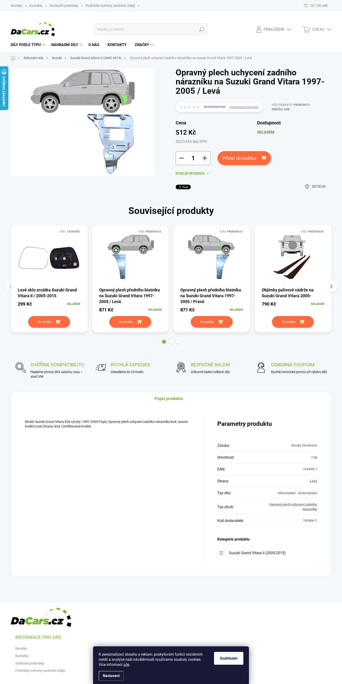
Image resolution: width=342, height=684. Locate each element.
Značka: (281, 109)
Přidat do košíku (239, 158)
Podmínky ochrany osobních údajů (110, 5)
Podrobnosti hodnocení (244, 107)
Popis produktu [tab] (168, 398)
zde (126, 664)
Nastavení (111, 676)
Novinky (16, 5)
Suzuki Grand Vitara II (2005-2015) (257, 553)
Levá (313, 481)
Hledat (202, 29)
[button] (164, 341)
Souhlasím (229, 658)
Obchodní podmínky (64, 5)
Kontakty (36, 5)
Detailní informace (190, 173)
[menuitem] (29, 45)
